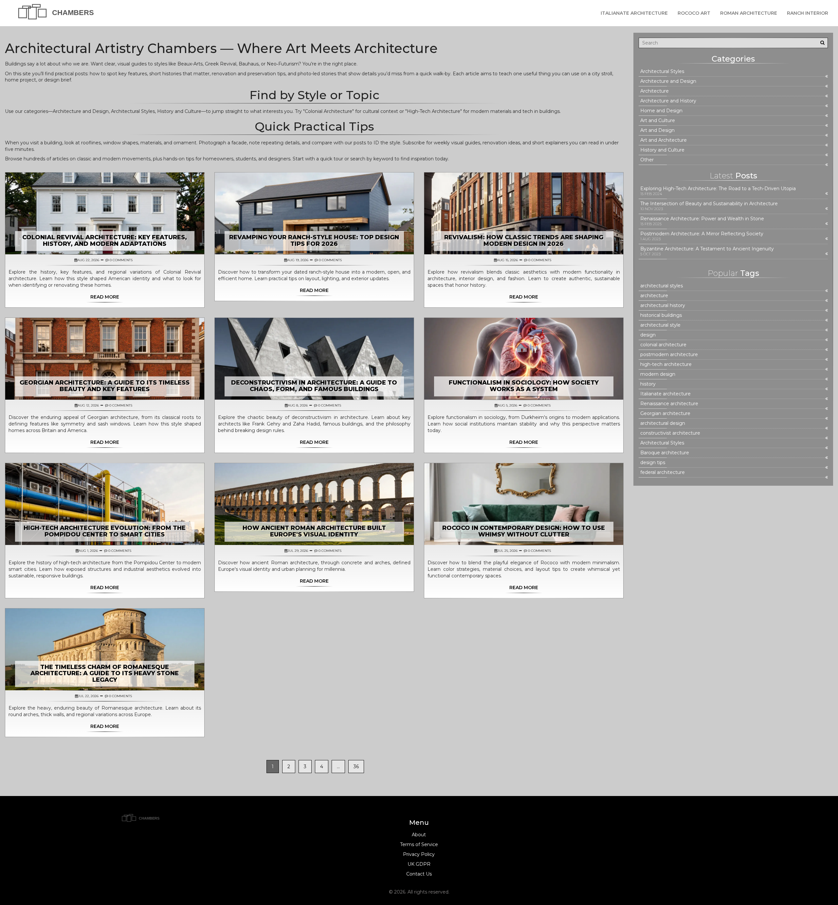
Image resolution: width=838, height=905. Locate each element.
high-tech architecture (666, 364)
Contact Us (419, 874)
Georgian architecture (665, 413)
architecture (654, 295)
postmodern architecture (669, 354)
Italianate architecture (665, 393)
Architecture (654, 91)
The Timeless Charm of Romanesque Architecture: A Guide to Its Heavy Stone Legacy (104, 673)
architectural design (662, 423)
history (648, 384)
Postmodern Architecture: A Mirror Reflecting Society (701, 233)
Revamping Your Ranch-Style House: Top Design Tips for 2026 (314, 240)
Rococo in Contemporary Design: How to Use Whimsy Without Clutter (523, 531)
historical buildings (661, 315)
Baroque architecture (664, 452)
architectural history (662, 305)
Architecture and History (668, 101)
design (648, 335)
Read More (104, 297)
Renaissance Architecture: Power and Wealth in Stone (702, 218)
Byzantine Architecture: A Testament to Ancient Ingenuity (707, 248)
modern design (657, 374)
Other (647, 159)
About (419, 835)
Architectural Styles (662, 71)
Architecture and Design (668, 81)
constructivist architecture (670, 433)
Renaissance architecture (669, 403)
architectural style (660, 325)
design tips (652, 462)
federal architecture (662, 472)
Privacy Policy (419, 854)
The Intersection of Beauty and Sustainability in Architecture (709, 203)
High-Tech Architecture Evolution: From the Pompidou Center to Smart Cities (105, 531)
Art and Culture (657, 120)
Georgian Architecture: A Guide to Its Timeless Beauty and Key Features (105, 386)
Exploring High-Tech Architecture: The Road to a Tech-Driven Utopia (718, 188)
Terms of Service (419, 844)
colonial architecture (663, 344)
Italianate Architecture (634, 13)
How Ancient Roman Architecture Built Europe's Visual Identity (314, 531)
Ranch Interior (807, 13)
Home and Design (661, 110)
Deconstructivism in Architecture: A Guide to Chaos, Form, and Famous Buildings (314, 386)
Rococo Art (694, 13)
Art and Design (657, 130)
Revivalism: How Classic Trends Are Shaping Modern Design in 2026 (523, 240)
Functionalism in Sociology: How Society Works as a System (524, 386)
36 (356, 766)
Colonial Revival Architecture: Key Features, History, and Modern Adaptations (104, 240)
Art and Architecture (663, 140)
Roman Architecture (748, 13)
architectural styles (661, 285)
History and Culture (662, 150)
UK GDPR (419, 864)
